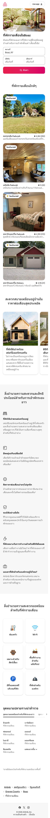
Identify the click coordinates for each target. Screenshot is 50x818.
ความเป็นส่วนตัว (20, 814)
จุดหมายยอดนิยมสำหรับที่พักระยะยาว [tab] (18, 714)
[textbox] (13, 61)
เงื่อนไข (32, 814)
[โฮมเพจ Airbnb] (5, 4)
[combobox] (24, 52)
